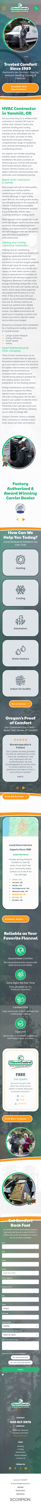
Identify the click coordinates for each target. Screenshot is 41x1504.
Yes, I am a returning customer (20, 1362)
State (4, 1304)
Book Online (19, 704)
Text (22, 1096)
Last (4, 1252)
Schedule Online (14, 919)
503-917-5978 (20, 1422)
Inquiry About (7, 1322)
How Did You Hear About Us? (12, 1331)
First (4, 1243)
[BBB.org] (20, 1468)
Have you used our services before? (15, 1353)
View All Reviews (14, 796)
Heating (20, 1446)
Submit (20, 1369)
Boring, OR (17, 897)
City (4, 1296)
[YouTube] (26, 1468)
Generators (20, 1452)
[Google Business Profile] (10, 1468)
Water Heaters (20, 1455)
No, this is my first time (20, 1357)
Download (22, 1103)
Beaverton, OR (19, 894)
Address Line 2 (7, 1287)
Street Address (7, 1278)
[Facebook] (15, 1468)
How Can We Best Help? (10, 1340)
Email (22, 1100)
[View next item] (23, 519)
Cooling (20, 1449)
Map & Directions (20, 1436)
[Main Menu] (4, 8)
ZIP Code (5, 1313)
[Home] (19, 8)
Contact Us (20, 1458)
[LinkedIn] (31, 1468)
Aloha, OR (17, 879)
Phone (5, 1269)
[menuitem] (20, 1487)
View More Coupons (16, 1118)
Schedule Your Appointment (19, 87)
